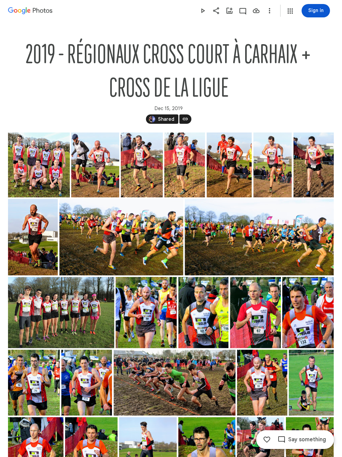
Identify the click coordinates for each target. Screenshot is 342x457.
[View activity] (242, 10)
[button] (290, 11)
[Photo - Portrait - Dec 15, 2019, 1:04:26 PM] (142, 164)
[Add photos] (229, 10)
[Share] (216, 10)
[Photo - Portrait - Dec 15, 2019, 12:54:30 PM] (39, 164)
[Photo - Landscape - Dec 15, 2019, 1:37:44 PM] (174, 383)
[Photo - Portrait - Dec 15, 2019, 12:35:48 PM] (86, 383)
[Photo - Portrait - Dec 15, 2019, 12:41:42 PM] (311, 383)
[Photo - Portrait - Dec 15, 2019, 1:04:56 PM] (314, 164)
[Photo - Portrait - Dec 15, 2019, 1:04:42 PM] (272, 164)
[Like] (267, 439)
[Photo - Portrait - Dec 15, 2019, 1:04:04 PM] (95, 164)
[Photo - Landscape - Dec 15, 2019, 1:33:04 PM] (61, 312)
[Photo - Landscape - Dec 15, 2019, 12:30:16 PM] (259, 237)
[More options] (269, 10)
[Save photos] (256, 10)
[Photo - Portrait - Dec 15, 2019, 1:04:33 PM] (184, 164)
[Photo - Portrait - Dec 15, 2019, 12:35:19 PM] (203, 312)
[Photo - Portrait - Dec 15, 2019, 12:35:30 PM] (308, 312)
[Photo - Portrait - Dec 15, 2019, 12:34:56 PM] (146, 312)
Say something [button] (307, 439)
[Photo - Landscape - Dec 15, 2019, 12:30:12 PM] (121, 237)
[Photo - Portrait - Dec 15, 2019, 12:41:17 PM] (262, 383)
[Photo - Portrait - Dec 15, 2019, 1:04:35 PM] (229, 164)
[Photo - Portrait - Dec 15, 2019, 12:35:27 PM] (255, 312)
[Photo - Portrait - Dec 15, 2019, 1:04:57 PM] (33, 237)
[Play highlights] (203, 11)
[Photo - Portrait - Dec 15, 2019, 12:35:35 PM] (34, 383)
